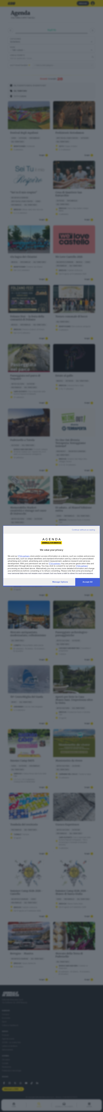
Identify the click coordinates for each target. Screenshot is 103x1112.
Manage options (60, 582)
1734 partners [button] (24, 556)
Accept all (87, 582)
